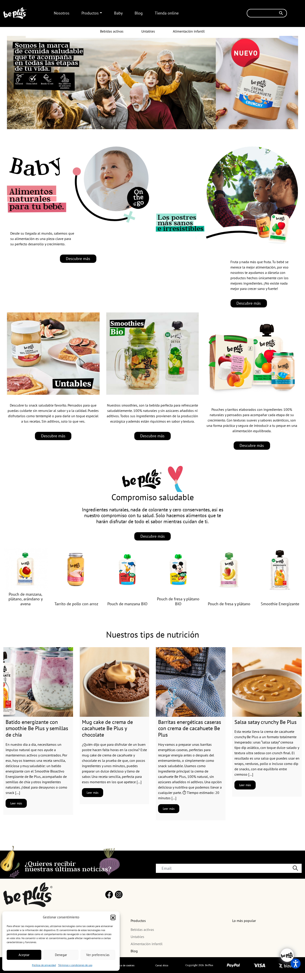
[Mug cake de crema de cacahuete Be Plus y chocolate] (114, 682)
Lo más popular (244, 920)
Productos (90, 13)
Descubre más (78, 258)
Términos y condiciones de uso (75, 965)
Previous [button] (12, 571)
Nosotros (61, 13)
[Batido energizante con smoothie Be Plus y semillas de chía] (38, 682)
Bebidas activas (111, 31)
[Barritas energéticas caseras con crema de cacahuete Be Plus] (191, 682)
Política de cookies (124, 965)
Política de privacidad (44, 965)
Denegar (61, 955)
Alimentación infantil (189, 31)
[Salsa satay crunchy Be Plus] (267, 682)
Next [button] (292, 571)
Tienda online (167, 13)
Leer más (16, 803)
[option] (25, 577)
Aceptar (24, 955)
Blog (139, 13)
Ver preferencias (97, 955)
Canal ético (161, 965)
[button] (113, 917)
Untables (148, 31)
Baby (118, 13)
